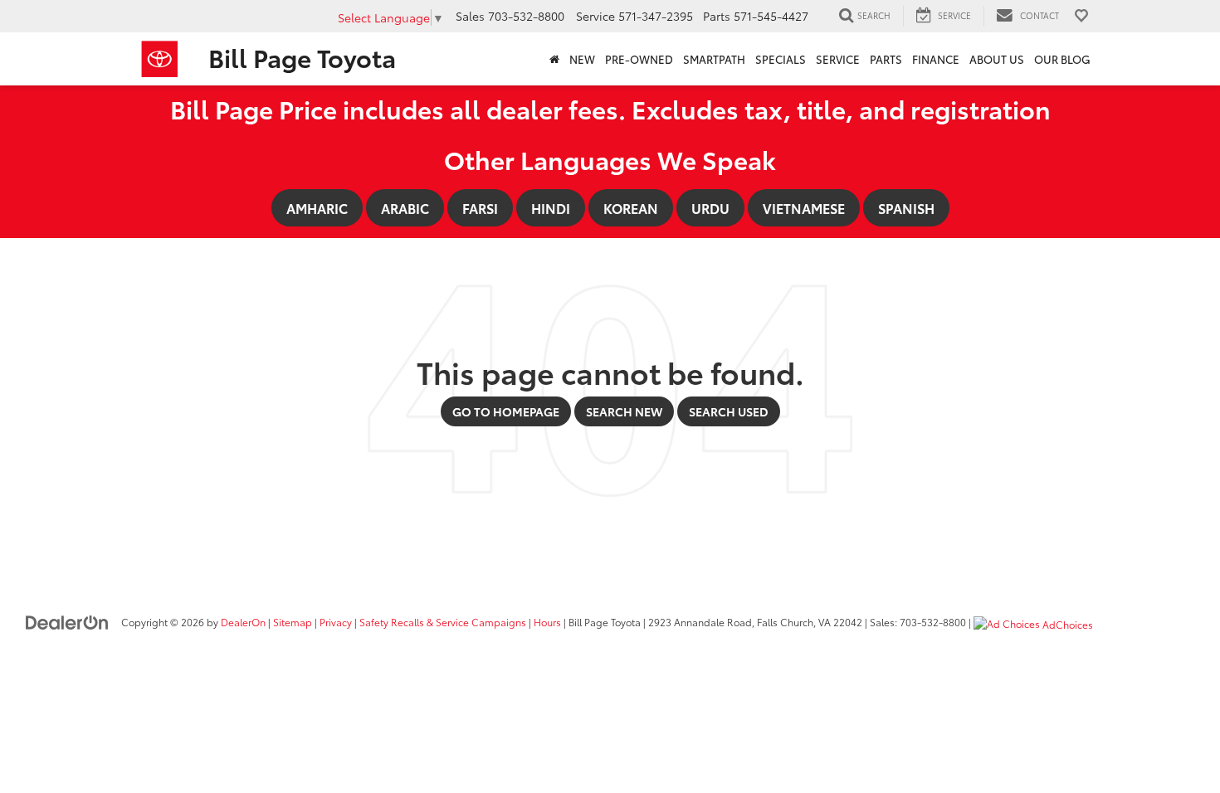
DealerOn (243, 622)
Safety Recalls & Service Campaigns (442, 622)
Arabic (405, 207)
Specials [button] (780, 58)
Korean (630, 207)
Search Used (729, 411)
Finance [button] (935, 58)
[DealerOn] (67, 621)
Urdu (710, 207)
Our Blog (1062, 58)
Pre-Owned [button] (639, 58)
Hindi (550, 207)
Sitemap (292, 622)
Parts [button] (886, 58)
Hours (547, 622)
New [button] (582, 58)
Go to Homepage (505, 411)
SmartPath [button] (714, 58)
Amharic (317, 207)
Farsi (480, 207)
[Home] (554, 58)
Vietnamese (804, 207)
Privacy (336, 622)
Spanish (906, 207)
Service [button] (838, 58)
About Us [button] (996, 58)
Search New (624, 411)
